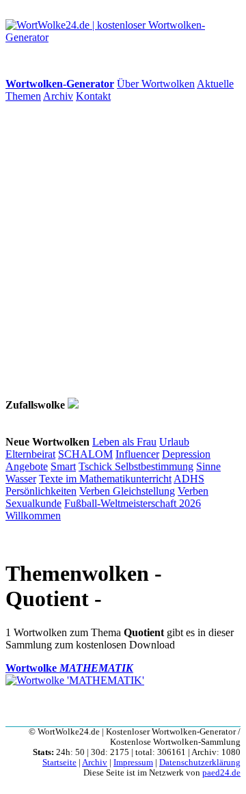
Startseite (59, 762)
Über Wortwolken (156, 84)
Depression (186, 454)
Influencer (137, 454)
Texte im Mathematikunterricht (105, 478)
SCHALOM (85, 454)
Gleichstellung (144, 491)
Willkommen (33, 515)
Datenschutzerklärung (200, 762)
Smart (63, 466)
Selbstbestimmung (154, 466)
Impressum (133, 762)
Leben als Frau (124, 442)
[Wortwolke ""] (73, 405)
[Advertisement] (123, 250)
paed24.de (221, 773)
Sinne (208, 466)
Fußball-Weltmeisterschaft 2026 (132, 503)
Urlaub (174, 442)
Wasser (20, 478)
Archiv (58, 96)
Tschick (97, 466)
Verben (96, 491)
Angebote (26, 466)
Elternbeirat (30, 454)
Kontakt (93, 96)
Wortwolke (69, 668)
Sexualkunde (33, 503)
